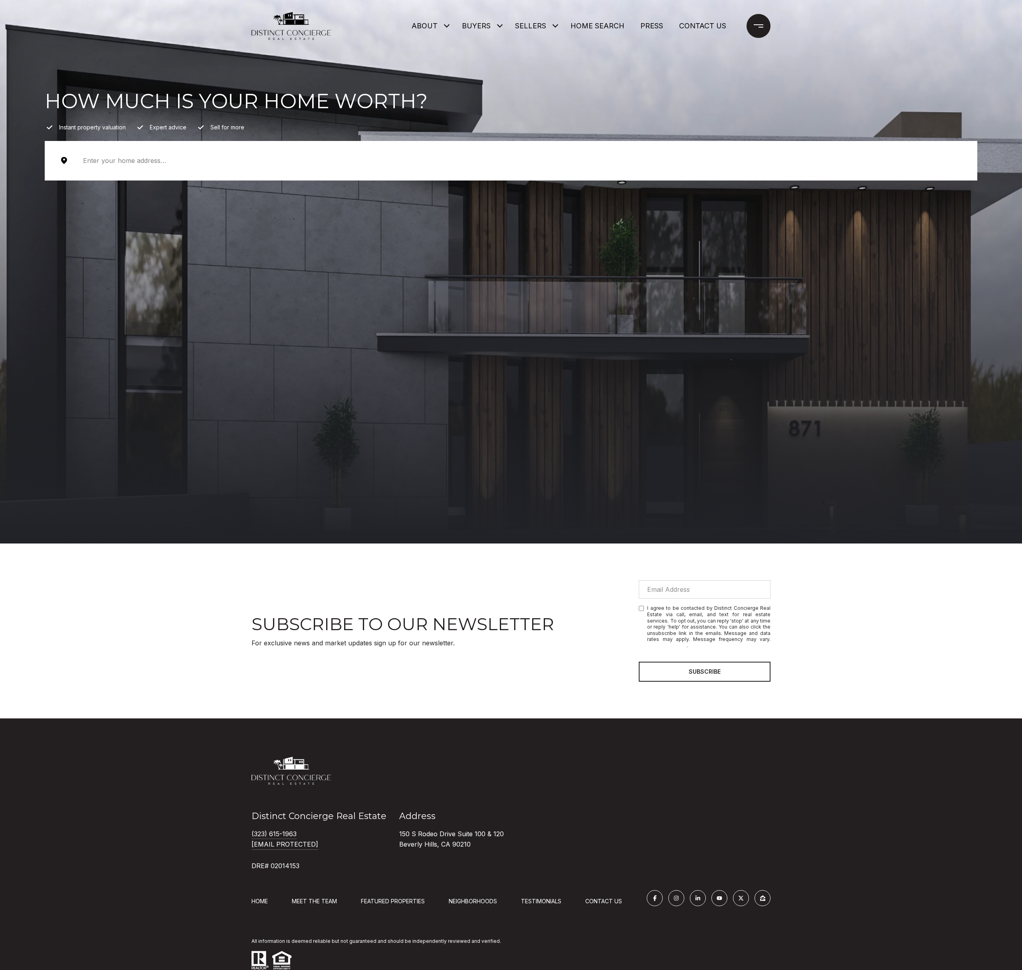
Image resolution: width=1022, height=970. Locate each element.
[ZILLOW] (762, 898)
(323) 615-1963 (274, 834)
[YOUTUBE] (719, 898)
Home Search (597, 26)
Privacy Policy (667, 646)
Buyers (476, 26)
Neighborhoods (473, 901)
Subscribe (705, 671)
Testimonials (541, 901)
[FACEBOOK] (655, 898)
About (425, 26)
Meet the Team (314, 901)
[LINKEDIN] (698, 898)
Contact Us (603, 901)
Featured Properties (393, 901)
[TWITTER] (741, 898)
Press (651, 26)
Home (260, 901)
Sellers (530, 26)
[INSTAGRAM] (676, 898)
